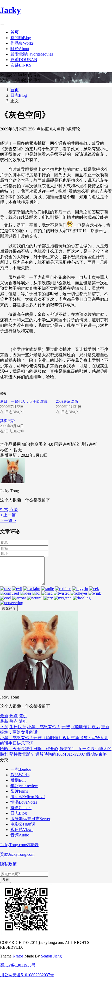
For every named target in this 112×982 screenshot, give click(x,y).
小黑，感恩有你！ (43, 727)
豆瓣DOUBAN (23, 59)
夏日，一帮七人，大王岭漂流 (23, 401)
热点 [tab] (13, 716)
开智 (65, 727)
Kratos (18, 956)
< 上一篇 (8, 515)
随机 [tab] (23, 716)
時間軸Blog (20, 37)
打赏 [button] (4, 509)
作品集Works (22, 43)
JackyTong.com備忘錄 (19, 844)
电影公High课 (22, 824)
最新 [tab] (4, 716)
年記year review (24, 786)
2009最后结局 (67, 401)
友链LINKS (20, 65)
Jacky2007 (76, 754)
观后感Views (21, 829)
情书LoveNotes (23, 802)
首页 (14, 32)
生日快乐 (17, 727)
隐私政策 (8, 864)
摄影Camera (21, 807)
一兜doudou (20, 769)
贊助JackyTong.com (17, 854)
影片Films (19, 791)
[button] (13, 509)
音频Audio (19, 835)
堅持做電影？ (21, 754)
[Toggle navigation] (2, 24)
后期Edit (18, 780)
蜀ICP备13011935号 (18, 965)
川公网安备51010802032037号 (27, 975)
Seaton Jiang (51, 956)
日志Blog (18, 95)
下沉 (4, 727)
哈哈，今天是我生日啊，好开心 (29, 748)
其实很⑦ (7, 421)
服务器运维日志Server (30, 818)
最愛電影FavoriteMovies (31, 54)
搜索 (5, 880)
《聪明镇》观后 (85, 727)
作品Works (19, 775)
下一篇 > (8, 520)
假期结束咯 (96, 754)
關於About (19, 48)
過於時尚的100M (50, 754)
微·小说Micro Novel (27, 796)
